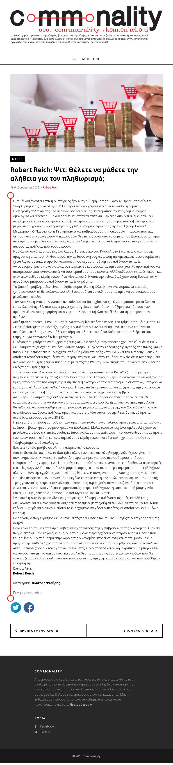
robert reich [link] (32, 592)
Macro (17, 159)
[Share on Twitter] (15, 608)
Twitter (45, 732)
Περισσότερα (81, 704)
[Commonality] (86, 45)
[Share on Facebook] (28, 608)
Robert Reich (50, 187)
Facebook (47, 726)
